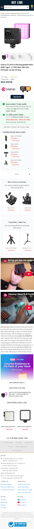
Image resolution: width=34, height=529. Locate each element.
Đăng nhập (4, 502)
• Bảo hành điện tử (17, 450)
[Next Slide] (7, 168)
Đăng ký (3, 505)
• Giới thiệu (18, 442)
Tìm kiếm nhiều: (8, 442)
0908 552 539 (13, 468)
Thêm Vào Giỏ (15, 140)
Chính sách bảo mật (24, 484)
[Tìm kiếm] (27, 7)
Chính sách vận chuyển (25, 489)
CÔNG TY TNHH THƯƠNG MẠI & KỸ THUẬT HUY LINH (18, 513)
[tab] (17, 174)
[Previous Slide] (4, 168)
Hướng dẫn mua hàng (7, 489)
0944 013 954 (24, 120)
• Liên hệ (10, 446)
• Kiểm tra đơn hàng (21, 446)
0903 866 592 (12, 120)
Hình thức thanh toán (7, 487)
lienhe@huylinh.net (9, 473)
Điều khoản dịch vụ (6, 484)
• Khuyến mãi (27, 442)
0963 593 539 (13, 470)
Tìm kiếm (3, 500)
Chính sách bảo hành (24, 492)
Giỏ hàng (3, 508)
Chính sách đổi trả (23, 487)
